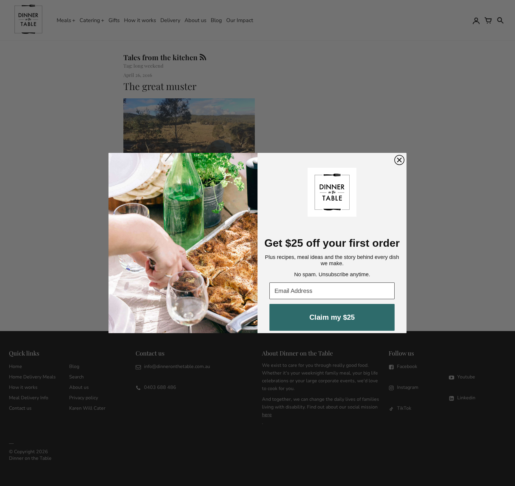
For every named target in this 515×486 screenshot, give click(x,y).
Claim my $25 (332, 317)
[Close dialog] (399, 160)
